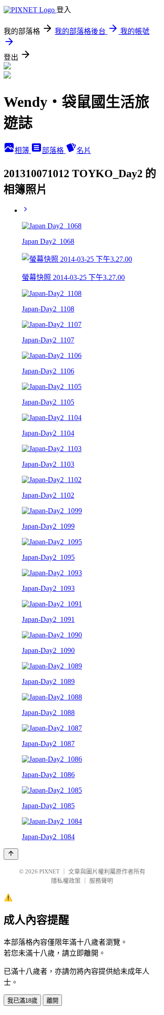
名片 (84, 150)
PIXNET (49, 871)
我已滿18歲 (22, 1000)
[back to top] (11, 854)
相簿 (23, 150)
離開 (52, 1000)
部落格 (54, 150)
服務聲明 (101, 880)
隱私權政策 (66, 880)
